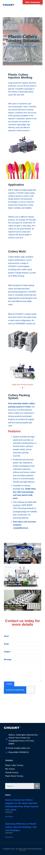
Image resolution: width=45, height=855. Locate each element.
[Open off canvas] (41, 4)
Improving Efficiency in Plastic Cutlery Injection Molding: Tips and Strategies (21, 827)
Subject (7, 652)
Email (6, 644)
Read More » (9, 816)
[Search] (37, 786)
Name (6, 636)
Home (7, 47)
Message (7, 659)
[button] (20, 387)
